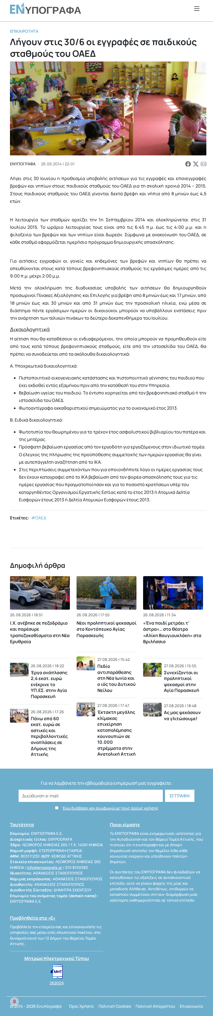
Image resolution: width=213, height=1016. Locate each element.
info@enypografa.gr (44, 867)
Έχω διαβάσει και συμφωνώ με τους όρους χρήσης (110, 808)
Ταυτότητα (22, 825)
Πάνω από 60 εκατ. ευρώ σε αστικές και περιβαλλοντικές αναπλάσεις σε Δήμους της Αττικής (49, 736)
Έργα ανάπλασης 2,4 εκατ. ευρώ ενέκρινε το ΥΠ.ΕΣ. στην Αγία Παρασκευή (49, 684)
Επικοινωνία (191, 1006)
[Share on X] (196, 164)
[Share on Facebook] (188, 164)
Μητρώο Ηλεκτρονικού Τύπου (56, 958)
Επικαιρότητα (24, 31)
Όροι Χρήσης (81, 1006)
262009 (57, 983)
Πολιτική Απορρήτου (155, 1006)
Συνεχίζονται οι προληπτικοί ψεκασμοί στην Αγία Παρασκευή (181, 681)
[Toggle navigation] (197, 8)
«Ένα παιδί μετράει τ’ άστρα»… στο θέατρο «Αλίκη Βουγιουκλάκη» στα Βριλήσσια (172, 632)
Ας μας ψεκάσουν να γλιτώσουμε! (182, 715)
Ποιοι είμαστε (125, 825)
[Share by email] (203, 164)
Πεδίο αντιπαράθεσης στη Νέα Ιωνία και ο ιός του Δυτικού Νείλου (116, 678)
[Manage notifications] (14, 1001)
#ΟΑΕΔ (38, 518)
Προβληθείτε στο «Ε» (32, 918)
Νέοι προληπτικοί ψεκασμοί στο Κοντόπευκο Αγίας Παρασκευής (106, 629)
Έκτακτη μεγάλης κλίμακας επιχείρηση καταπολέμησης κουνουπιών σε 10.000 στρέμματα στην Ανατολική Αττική (116, 733)
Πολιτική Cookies (114, 1006)
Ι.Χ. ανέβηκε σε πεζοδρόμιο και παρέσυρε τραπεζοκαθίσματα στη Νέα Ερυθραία (40, 632)
